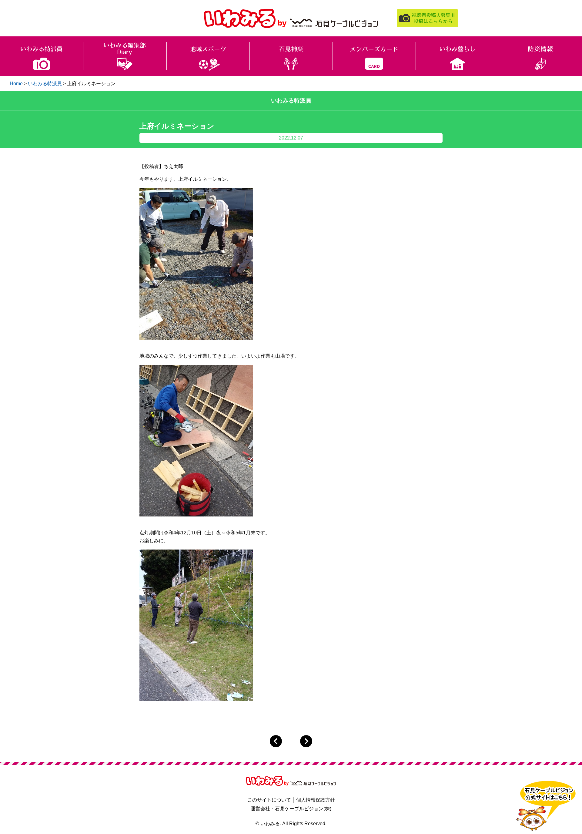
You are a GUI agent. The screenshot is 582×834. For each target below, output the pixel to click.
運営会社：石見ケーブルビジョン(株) (291, 808)
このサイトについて (269, 799)
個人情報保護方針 (315, 799)
